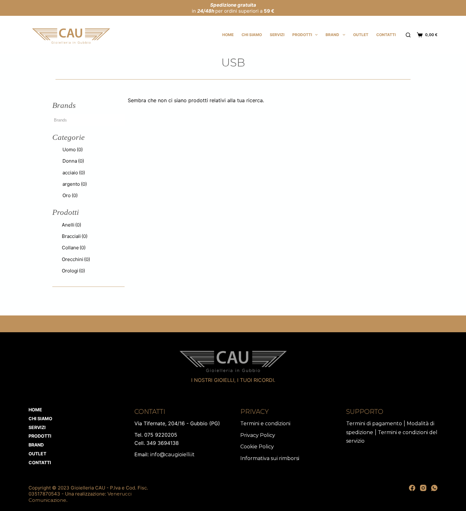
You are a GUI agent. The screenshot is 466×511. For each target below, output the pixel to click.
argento (74, 184)
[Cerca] (408, 35)
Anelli (71, 225)
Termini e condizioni (265, 424)
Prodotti (302, 34)
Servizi (277, 34)
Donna (73, 161)
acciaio (73, 173)
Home (228, 34)
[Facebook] (412, 488)
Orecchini (76, 259)
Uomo (72, 149)
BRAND (332, 34)
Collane (74, 248)
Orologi (73, 271)
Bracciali (74, 236)
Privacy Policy (257, 435)
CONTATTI (386, 34)
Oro (70, 195)
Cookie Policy (257, 447)
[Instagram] (423, 488)
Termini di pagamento (374, 424)
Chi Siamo (252, 34)
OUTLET (360, 34)
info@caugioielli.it (172, 455)
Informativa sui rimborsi (269, 458)
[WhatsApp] (434, 488)
